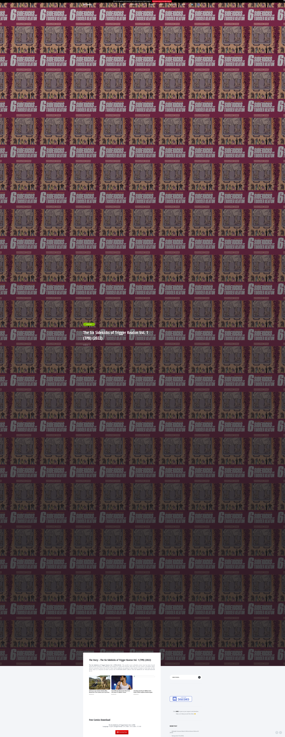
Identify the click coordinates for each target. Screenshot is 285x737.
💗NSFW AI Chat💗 (133, 4)
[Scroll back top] (280, 732)
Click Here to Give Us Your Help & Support (162, 1)
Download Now (123, 732)
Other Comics (172, 4)
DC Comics (151, 4)
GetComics (87, 4)
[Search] (276, 732)
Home (123, 4)
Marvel (161, 4)
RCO (143, 4)
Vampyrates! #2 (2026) (178, 735)
